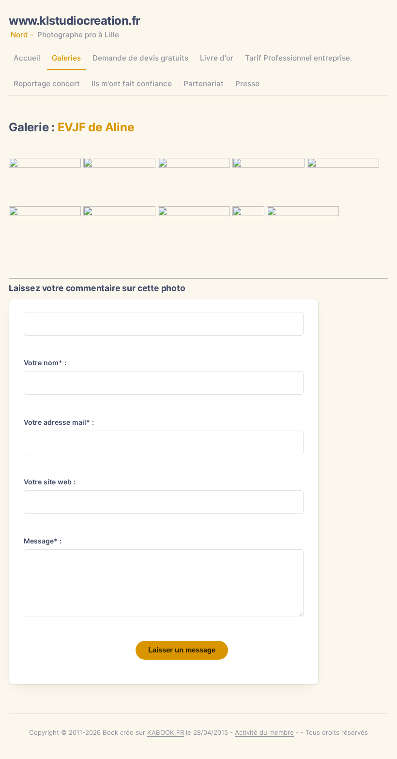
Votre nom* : (45, 362)
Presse (247, 83)
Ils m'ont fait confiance (132, 83)
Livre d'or (216, 57)
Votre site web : (50, 482)
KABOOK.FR (165, 732)
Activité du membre (264, 732)
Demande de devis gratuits (140, 57)
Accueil (27, 57)
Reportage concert (47, 83)
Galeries (66, 57)
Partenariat (203, 83)
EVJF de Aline (96, 127)
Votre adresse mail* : (59, 422)
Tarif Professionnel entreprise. (298, 57)
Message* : (42, 541)
